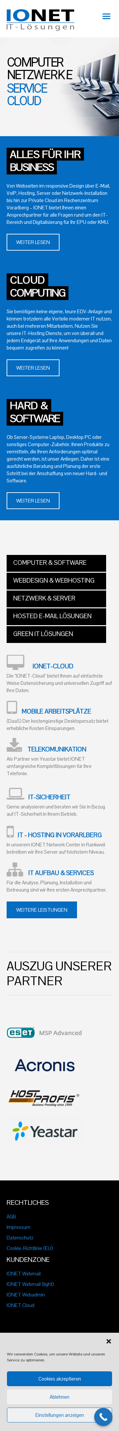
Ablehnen (59, 1397)
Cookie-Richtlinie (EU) (30, 1248)
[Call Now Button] (103, 1417)
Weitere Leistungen (41, 910)
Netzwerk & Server (44, 598)
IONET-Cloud (53, 666)
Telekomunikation (56, 749)
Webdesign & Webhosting (54, 580)
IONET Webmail (24, 1273)
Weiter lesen (33, 242)
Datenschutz (20, 1237)
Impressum (18, 1227)
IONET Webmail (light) (30, 1284)
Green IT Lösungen (43, 634)
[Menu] (106, 15)
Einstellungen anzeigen (59, 1415)
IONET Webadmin (26, 1295)
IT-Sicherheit (49, 797)
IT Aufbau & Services (61, 873)
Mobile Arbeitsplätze (56, 711)
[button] (108, 1341)
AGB (11, 1216)
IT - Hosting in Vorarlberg (60, 835)
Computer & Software (50, 563)
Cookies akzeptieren (59, 1379)
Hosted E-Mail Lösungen (52, 616)
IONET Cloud (20, 1305)
